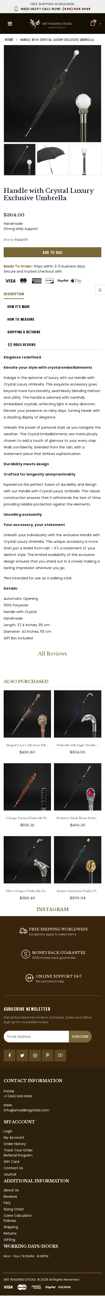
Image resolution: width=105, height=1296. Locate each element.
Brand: (9, 239)
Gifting (9, 1239)
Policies (10, 1220)
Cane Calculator (18, 1215)
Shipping (11, 1227)
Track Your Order (18, 1150)
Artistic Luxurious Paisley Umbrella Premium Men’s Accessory (77, 891)
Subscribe (80, 1036)
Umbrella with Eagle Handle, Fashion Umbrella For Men (77, 745)
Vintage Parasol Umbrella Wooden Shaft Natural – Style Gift (27, 818)
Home (9, 39)
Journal (10, 1174)
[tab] (14, 294)
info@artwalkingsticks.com (26, 1110)
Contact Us (13, 1168)
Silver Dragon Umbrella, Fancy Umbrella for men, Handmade (27, 891)
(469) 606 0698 (56, 9)
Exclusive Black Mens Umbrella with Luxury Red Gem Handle (77, 818)
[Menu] (10, 23)
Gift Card (11, 1161)
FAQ (7, 1202)
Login (8, 1131)
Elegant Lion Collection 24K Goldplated (27, 745)
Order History (15, 1143)
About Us (11, 1190)
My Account (14, 1137)
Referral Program (18, 1155)
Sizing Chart (14, 1209)
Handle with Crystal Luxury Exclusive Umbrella (49, 194)
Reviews (10, 1196)
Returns (10, 1233)
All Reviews (52, 654)
